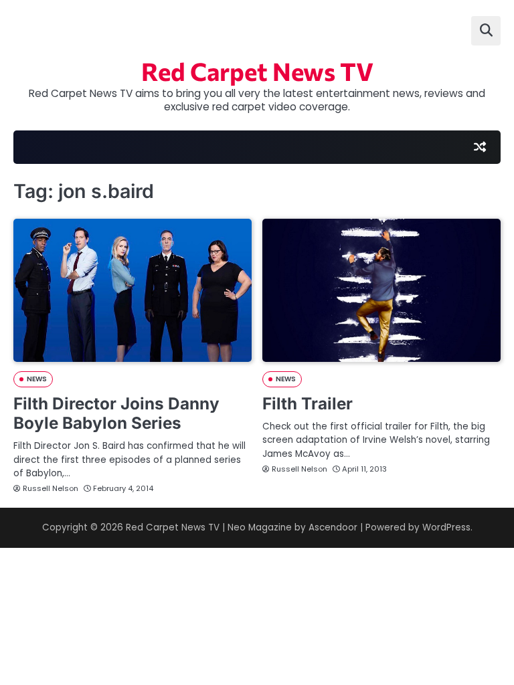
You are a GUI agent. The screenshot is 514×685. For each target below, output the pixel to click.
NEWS (37, 379)
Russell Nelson (50, 488)
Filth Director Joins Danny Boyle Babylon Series (116, 413)
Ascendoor (333, 527)
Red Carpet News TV (257, 71)
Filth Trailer (307, 403)
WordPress (446, 527)
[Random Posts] (480, 147)
